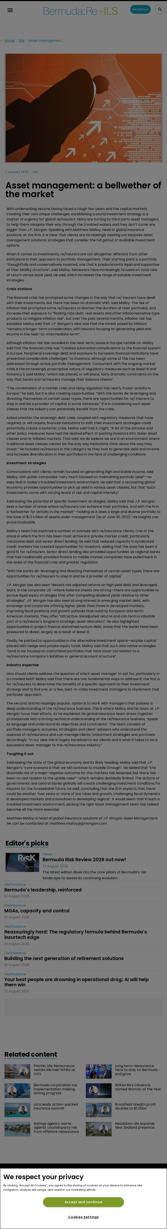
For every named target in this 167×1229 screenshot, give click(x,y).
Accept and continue (84, 1202)
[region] (83, 1198)
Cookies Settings (83, 1217)
